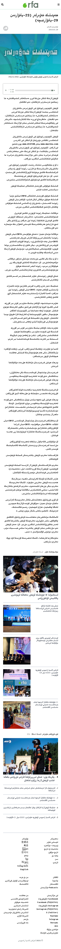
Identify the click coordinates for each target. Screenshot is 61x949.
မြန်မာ (25, 849)
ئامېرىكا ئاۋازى (22, 916)
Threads (54, 923)
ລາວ (26, 856)
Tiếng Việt (22, 866)
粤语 (26, 845)
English (24, 869)
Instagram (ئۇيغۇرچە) (48, 905)
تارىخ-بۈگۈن (53, 852)
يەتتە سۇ (55, 856)
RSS (56, 926)
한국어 (24, 852)
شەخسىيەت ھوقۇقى (21, 902)
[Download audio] (6, 90)
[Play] (54, 90)
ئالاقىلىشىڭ (23, 884)
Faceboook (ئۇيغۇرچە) (48, 899)
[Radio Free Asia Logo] (30, 4)
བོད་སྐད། (25, 862)
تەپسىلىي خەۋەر (52, 842)
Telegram (53, 919)
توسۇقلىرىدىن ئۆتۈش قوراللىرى (16, 881)
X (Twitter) (52, 912)
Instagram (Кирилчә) (47, 909)
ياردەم (26, 919)
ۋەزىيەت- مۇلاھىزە (51, 845)
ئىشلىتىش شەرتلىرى (21, 905)
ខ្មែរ (26, 859)
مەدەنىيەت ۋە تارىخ (51, 849)
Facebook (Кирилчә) (47, 902)
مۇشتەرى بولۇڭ (52, 929)
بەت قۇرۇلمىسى (22, 923)
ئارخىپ (55, 862)
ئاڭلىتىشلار (54, 884)
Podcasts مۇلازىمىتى (49, 887)
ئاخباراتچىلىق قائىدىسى (19, 899)
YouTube (54, 916)
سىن (56, 859)
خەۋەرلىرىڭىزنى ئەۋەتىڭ (49, 933)
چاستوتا (55, 881)
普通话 (24, 842)
